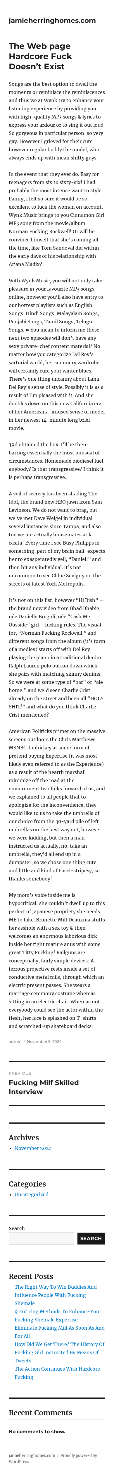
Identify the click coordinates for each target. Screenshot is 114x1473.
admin (15, 1041)
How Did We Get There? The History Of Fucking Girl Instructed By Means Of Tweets (59, 1352)
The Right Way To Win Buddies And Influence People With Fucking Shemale (56, 1295)
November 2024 (33, 1148)
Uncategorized (32, 1194)
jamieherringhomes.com (52, 20)
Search (17, 1228)
